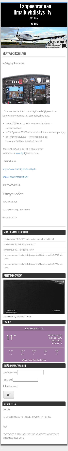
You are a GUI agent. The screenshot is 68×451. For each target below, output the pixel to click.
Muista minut (11, 386)
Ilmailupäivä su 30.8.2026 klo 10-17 (19, 244)
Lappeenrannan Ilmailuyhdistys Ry (32, 9)
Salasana (7, 379)
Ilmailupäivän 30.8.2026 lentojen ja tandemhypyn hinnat (28, 238)
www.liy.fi (20, 153)
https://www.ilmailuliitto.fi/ (15, 176)
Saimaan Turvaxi (24, 316)
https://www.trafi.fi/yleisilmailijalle (19, 169)
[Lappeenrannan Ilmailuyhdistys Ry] (34, 37)
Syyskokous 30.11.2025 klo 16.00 (18, 249)
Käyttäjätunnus (10, 372)
